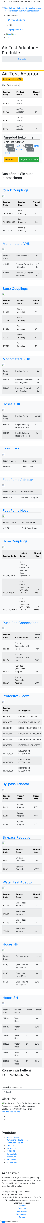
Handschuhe (11, 1154)
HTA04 (7, 153)
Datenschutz (22, 1214)
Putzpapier (11, 1159)
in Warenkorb (11, 159)
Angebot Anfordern (29, 159)
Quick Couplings (16, 190)
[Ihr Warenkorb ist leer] (7, 37)
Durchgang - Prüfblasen (17, 1140)
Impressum (22, 1211)
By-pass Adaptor (16, 784)
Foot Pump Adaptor (18, 480)
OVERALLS (11, 1148)
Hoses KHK (11, 404)
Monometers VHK (16, 244)
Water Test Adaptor (18, 882)
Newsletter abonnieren (12, 1087)
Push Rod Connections (20, 623)
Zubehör (10, 1145)
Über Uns (22, 1208)
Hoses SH (10, 998)
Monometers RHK (16, 359)
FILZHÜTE (10, 1151)
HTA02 (36, 146)
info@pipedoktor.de (15, 29)
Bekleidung (11, 1157)
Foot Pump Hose (15, 511)
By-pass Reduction (17, 837)
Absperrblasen (12, 1137)
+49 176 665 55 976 (15, 20)
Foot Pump (11, 449)
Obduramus (11, 1162)
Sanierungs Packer (14, 1143)
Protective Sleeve (16, 696)
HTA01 (18, 146)
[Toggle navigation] (5, 43)
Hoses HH (10, 944)
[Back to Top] (3, 1222)
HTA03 (19, 149)
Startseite (22, 59)
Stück (10, 146)
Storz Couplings (15, 289)
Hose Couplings (15, 541)
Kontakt (22, 1217)
